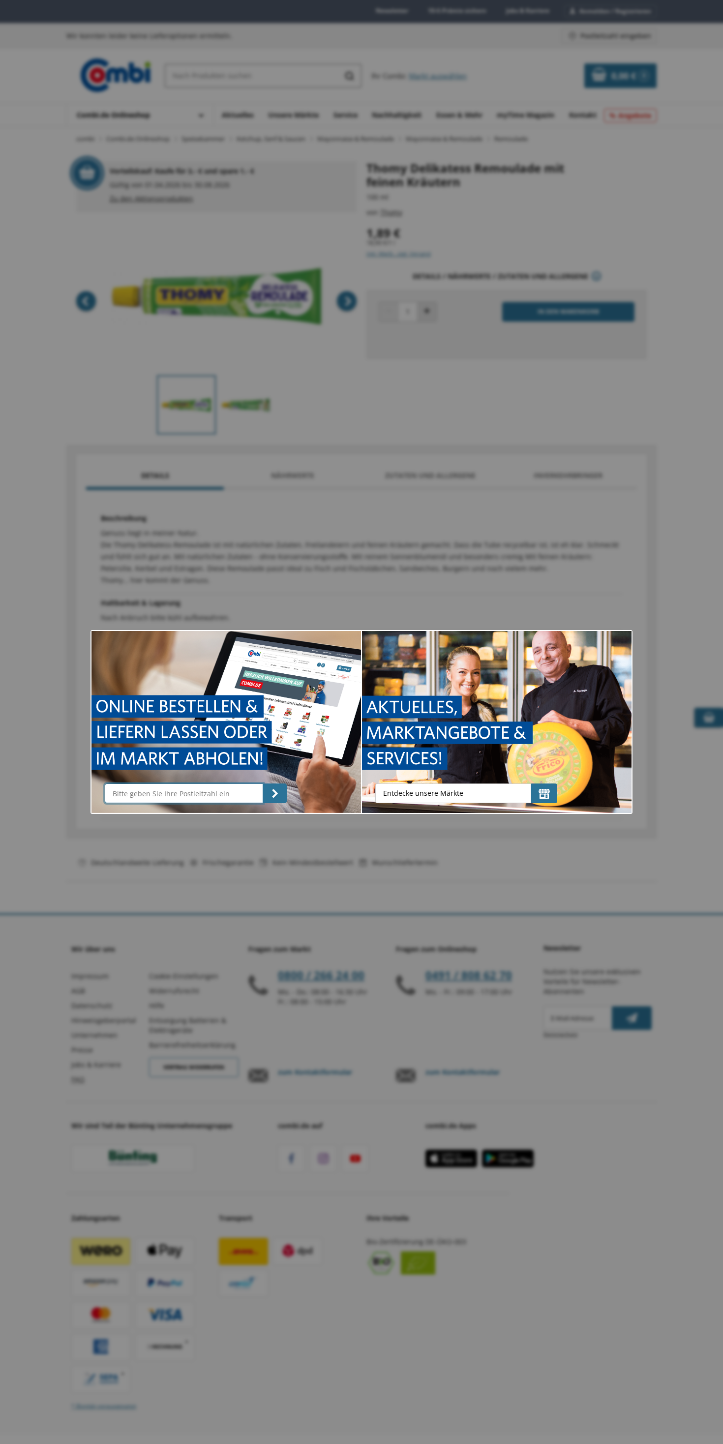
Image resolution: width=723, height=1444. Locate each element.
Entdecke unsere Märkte (423, 793)
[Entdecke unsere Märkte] (544, 793)
